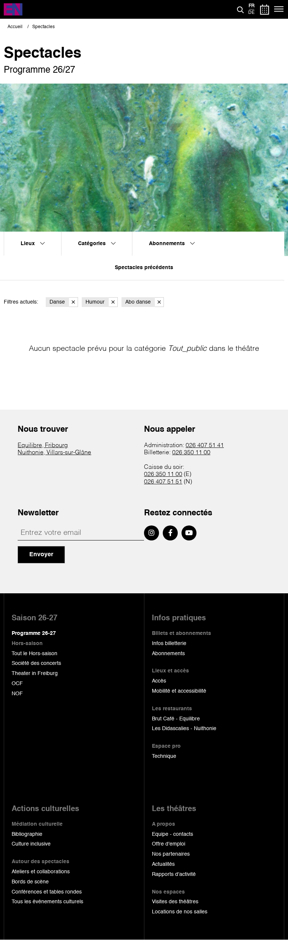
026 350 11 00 (191, 453)
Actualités (163, 864)
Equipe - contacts (172, 834)
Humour (95, 302)
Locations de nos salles (179, 912)
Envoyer (41, 555)
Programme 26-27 (34, 633)
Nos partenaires (171, 854)
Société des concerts (36, 663)
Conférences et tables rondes (47, 892)
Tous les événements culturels (47, 901)
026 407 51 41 (205, 446)
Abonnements (168, 653)
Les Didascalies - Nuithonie (184, 728)
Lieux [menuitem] (28, 243)
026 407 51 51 (163, 482)
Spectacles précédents (144, 267)
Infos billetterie (169, 643)
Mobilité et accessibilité (179, 691)
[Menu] (279, 9)
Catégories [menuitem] (92, 243)
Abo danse (138, 302)
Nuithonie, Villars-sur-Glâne (54, 453)
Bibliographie (27, 834)
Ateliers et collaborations (41, 871)
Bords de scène (30, 882)
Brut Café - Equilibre (176, 718)
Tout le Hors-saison (34, 653)
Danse (57, 302)
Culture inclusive (31, 844)
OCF (17, 683)
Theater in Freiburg (35, 673)
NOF (17, 693)
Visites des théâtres (175, 901)
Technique (164, 756)
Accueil (15, 27)
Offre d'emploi (168, 844)
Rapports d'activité (174, 874)
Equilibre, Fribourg (43, 446)
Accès (159, 681)
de (251, 12)
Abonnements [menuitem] (167, 243)
